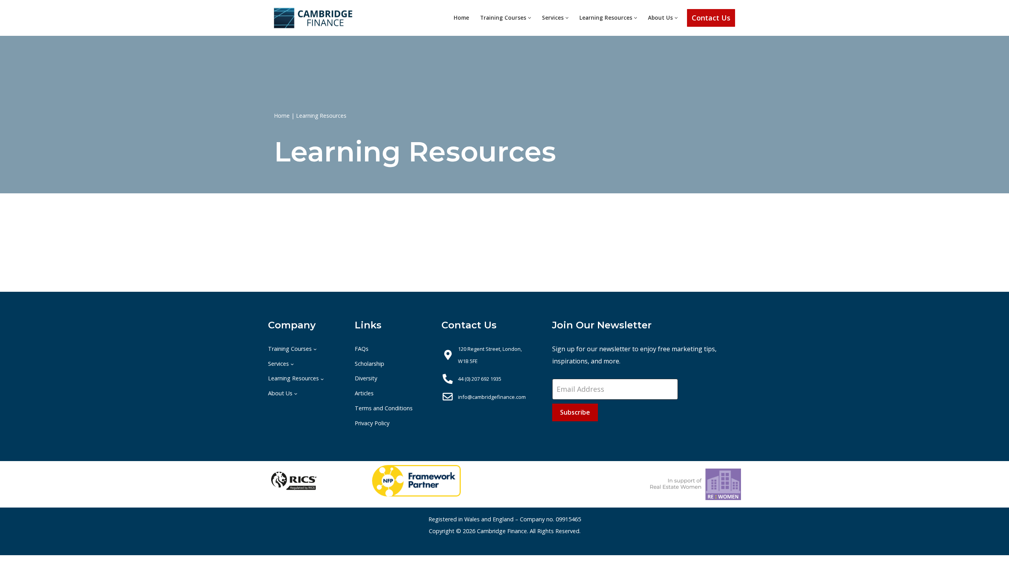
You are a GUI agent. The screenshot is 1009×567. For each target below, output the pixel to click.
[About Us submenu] (296, 393)
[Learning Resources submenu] (322, 378)
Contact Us (711, 17)
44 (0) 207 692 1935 (479, 378)
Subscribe (575, 412)
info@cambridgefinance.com (492, 396)
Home (461, 17)
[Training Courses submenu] (315, 349)
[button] (529, 18)
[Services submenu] (292, 364)
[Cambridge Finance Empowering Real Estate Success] (313, 18)
